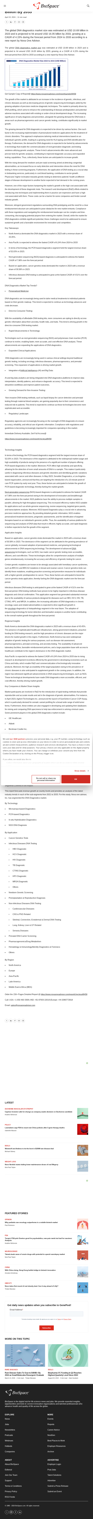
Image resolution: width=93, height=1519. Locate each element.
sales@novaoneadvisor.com (23, 1005)
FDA (6, 1235)
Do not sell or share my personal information (46, 779)
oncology (12, 608)
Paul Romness (10, 1225)
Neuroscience (11, 1251)
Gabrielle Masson (10, 1130)
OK (75, 779)
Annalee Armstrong (11, 1273)
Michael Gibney (10, 1151)
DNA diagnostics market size (28, 48)
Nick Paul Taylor (10, 1167)
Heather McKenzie (11, 1115)
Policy (8, 1125)
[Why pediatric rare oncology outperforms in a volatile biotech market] (82, 1224)
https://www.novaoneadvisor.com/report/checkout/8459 (28, 439)
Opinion (8, 1219)
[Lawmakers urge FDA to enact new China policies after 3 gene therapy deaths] (82, 1129)
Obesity (8, 1283)
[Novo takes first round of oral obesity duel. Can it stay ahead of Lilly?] (82, 1287)
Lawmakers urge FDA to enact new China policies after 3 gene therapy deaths (35, 1128)
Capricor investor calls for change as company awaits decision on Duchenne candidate (38, 1112)
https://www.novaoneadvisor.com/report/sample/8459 (53, 94)
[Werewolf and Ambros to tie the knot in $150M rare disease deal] (82, 1150)
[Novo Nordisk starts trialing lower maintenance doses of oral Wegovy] (82, 1166)
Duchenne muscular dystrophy (19, 1109)
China (7, 1267)
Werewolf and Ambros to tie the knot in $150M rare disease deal (29, 1149)
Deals (7, 1146)
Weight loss (10, 1162)
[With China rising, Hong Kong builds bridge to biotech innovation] (82, 1271)
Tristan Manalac (10, 1289)
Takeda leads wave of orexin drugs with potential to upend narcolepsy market (35, 1254)
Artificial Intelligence (29, 370)
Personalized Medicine (18, 291)
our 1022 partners (18, 739)
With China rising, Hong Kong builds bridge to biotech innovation (30, 1270)
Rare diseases (11, 1370)
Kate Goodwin (73, 1378)
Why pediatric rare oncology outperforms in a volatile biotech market (31, 1222)
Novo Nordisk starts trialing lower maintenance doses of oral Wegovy (31, 1164)
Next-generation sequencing (17, 492)
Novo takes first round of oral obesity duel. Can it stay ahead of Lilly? (31, 1286)
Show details (79, 771)
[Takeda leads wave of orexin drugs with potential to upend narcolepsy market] (82, 1255)
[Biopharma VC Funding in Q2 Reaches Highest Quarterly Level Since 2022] (68, 1355)
